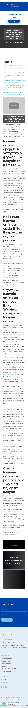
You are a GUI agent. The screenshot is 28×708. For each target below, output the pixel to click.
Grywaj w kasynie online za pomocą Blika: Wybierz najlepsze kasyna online (14, 87)
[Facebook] (2, 687)
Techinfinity (17, 702)
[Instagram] (6, 687)
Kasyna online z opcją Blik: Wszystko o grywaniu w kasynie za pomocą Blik (14, 75)
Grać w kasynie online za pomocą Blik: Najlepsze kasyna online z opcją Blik (14, 68)
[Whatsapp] (4, 704)
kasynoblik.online (8, 374)
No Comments (20, 42)
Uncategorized (14, 545)
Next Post (14, 581)
